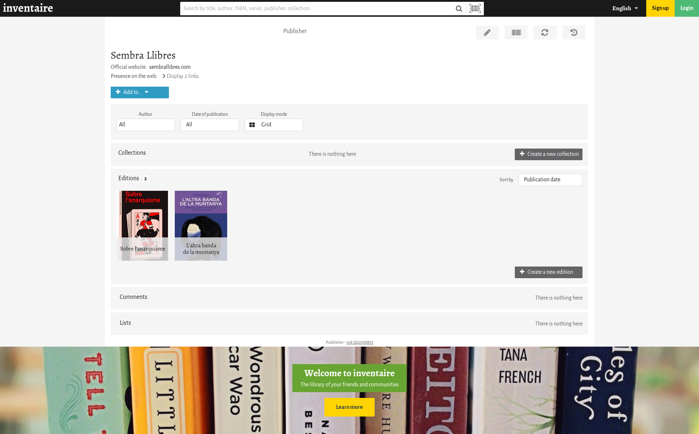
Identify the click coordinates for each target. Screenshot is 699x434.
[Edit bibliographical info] (487, 32)
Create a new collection (552, 154)
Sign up (660, 8)
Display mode (274, 114)
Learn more (349, 407)
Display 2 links (183, 76)
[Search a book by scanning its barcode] (475, 8)
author (146, 114)
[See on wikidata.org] (516, 32)
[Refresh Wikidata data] (544, 32)
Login (686, 8)
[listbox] (145, 125)
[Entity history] (573, 32)
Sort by (506, 180)
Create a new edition (549, 272)
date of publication (210, 114)
